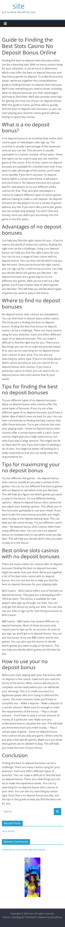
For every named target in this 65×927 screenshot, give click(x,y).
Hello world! (8, 831)
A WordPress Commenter (15, 849)
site (19, 6)
